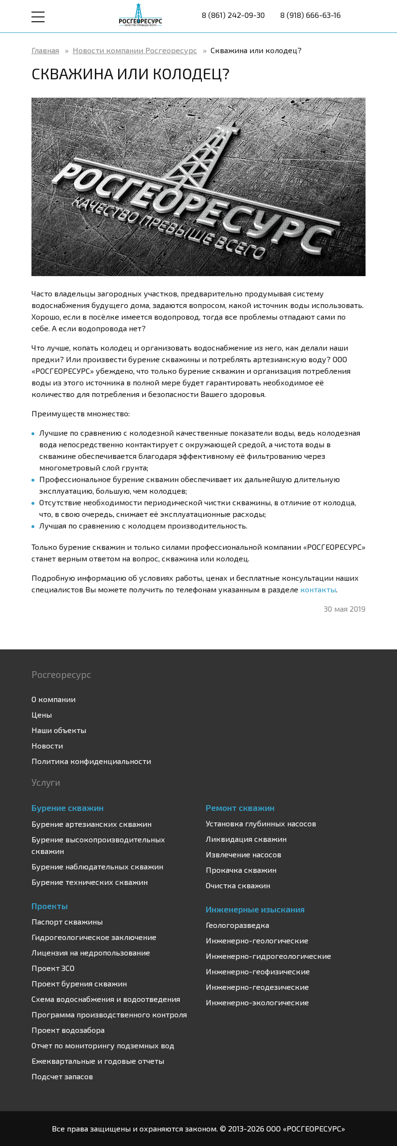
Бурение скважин (67, 807)
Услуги (46, 782)
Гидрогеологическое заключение (93, 936)
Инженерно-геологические (257, 940)
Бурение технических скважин (89, 881)
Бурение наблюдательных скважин (97, 866)
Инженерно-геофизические (258, 971)
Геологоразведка (237, 924)
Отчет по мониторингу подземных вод (102, 1045)
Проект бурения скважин (79, 983)
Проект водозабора (68, 1029)
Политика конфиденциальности (91, 760)
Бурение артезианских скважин (91, 823)
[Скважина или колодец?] (198, 186)
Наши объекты (58, 730)
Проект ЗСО (53, 967)
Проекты (49, 905)
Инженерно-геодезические (257, 986)
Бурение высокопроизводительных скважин (98, 845)
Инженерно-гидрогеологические (268, 955)
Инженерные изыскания (255, 909)
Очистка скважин (238, 885)
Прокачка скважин (241, 869)
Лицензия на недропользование (90, 952)
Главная (45, 50)
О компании (53, 699)
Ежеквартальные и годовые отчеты (97, 1060)
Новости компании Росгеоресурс (135, 50)
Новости (47, 745)
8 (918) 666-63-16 (310, 14)
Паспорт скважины (67, 921)
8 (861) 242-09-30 (233, 14)
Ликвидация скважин (246, 838)
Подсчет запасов (62, 1076)
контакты (318, 589)
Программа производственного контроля (109, 1014)
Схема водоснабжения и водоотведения (105, 998)
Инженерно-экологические (257, 1002)
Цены (41, 714)
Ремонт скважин (240, 807)
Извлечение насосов (243, 854)
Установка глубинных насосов (261, 823)
